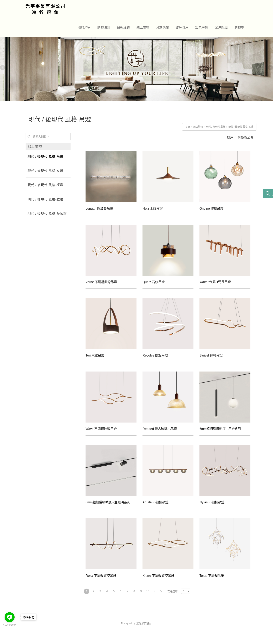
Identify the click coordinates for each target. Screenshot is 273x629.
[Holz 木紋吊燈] (167, 176)
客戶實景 (182, 27)
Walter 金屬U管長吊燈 (215, 282)
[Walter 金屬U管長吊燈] (224, 250)
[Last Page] (161, 591)
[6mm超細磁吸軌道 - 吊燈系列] (224, 397)
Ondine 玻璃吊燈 (211, 208)
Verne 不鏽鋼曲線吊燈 (101, 282)
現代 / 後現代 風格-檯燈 (45, 185)
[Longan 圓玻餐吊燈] (111, 176)
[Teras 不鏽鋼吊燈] (224, 543)
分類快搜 (162, 27)
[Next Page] (154, 591)
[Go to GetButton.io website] (9, 625)
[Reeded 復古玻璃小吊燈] (167, 397)
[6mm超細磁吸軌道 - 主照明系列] (111, 470)
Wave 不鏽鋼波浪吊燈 (101, 429)
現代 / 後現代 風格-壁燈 (45, 199)
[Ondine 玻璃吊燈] (224, 176)
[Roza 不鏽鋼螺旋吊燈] (111, 543)
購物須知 (103, 27)
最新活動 (123, 27)
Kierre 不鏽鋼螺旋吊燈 (158, 575)
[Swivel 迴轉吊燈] (224, 323)
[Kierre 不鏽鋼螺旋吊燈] (167, 543)
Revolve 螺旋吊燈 (155, 355)
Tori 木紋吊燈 (95, 355)
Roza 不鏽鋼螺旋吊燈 (101, 575)
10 (147, 591)
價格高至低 (245, 137)
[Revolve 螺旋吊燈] (167, 323)
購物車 (239, 27)
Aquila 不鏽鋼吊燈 (155, 502)
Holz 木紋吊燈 (152, 208)
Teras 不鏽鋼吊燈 (211, 575)
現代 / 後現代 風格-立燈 (45, 170)
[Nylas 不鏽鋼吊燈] (224, 470)
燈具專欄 (201, 27)
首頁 (187, 126)
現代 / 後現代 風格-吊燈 (240, 126)
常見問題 (221, 27)
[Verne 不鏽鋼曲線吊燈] (111, 250)
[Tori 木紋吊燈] (111, 323)
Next (270, 68)
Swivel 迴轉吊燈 (211, 355)
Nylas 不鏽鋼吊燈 (211, 502)
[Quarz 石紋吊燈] (167, 250)
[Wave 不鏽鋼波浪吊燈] (111, 397)
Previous (3, 68)
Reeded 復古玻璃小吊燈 (159, 429)
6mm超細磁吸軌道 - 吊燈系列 (220, 429)
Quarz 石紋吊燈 (153, 282)
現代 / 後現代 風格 (215, 126)
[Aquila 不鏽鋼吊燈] (167, 470)
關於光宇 (84, 27)
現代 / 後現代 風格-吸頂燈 (47, 213)
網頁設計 (146, 623)
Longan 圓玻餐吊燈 (99, 208)
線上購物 (142, 27)
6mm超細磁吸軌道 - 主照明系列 (108, 502)
